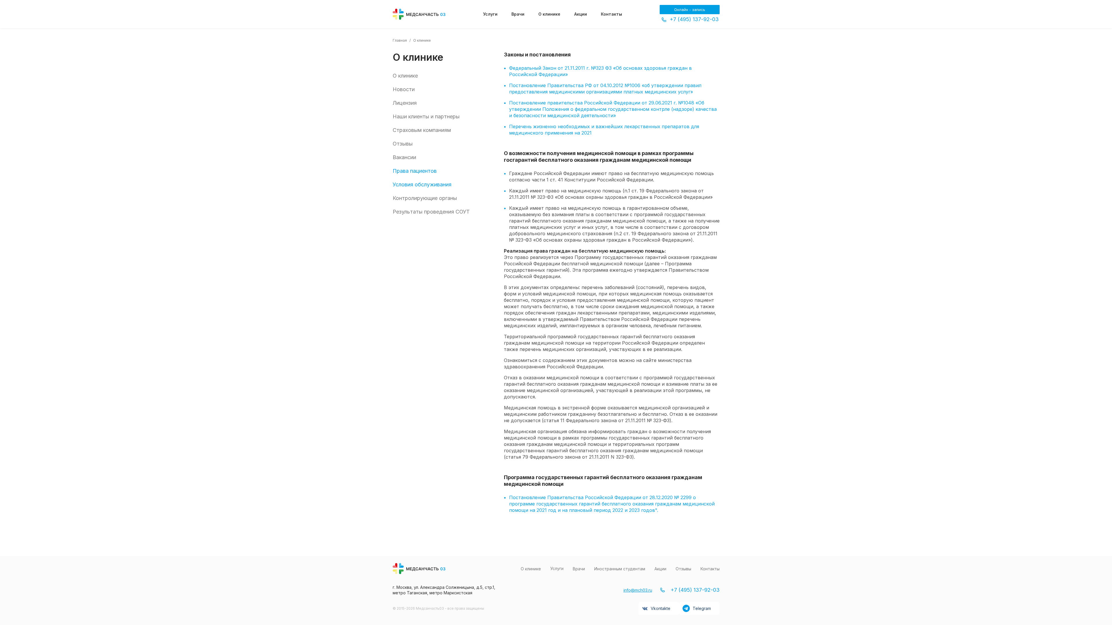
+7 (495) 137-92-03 (694, 19)
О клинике (549, 14)
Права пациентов (415, 171)
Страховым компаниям (422, 130)
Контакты (611, 14)
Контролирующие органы (425, 198)
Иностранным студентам (619, 568)
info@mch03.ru (637, 590)
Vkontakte (660, 608)
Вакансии (404, 157)
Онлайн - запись (689, 9)
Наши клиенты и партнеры (426, 116)
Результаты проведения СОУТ (431, 212)
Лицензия (405, 103)
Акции (580, 14)
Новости (404, 89)
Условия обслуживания (422, 184)
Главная (400, 40)
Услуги (490, 14)
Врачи (517, 14)
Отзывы (403, 144)
